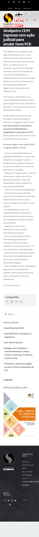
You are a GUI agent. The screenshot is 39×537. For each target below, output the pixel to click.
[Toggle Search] (27, 20)
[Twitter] (8, 500)
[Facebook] (5, 500)
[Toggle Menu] (34, 20)
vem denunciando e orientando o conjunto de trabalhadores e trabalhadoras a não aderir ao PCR (18, 128)
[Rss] (10, 504)
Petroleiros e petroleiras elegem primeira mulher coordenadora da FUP (19, 367)
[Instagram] (12, 500)
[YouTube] (15, 500)
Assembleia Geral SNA (14, 328)
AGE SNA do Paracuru (14, 342)
